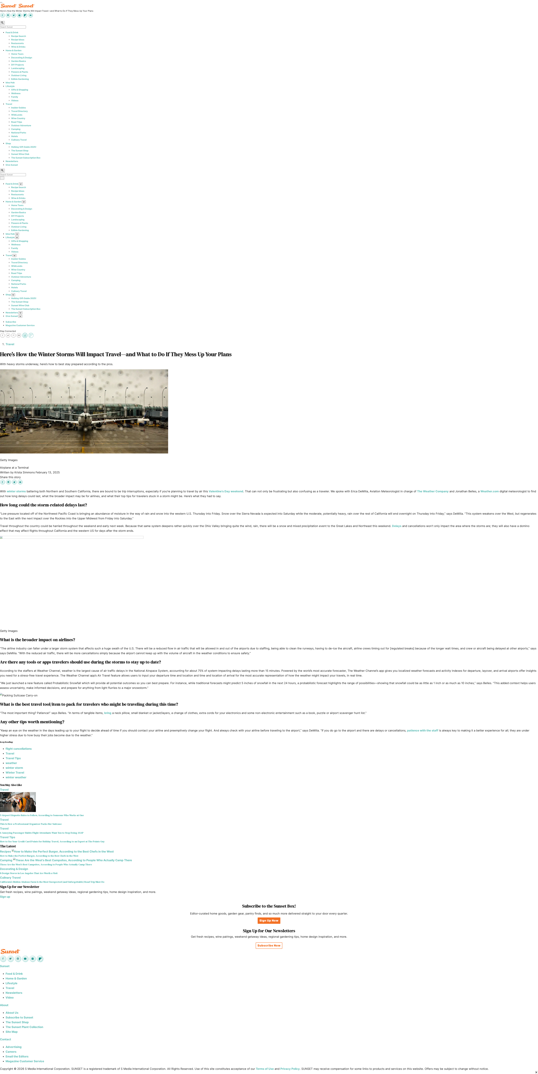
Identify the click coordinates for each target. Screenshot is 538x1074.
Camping (15, 129)
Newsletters (12, 161)
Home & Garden (13, 50)
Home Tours (17, 54)
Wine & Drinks (18, 46)
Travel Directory (19, 111)
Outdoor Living (18, 75)
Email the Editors (17, 1056)
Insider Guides (18, 107)
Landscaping (18, 68)
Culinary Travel (19, 139)
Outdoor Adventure (21, 125)
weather (11, 763)
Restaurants (17, 43)
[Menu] (1, 2)
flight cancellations (19, 748)
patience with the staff (422, 730)
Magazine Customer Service (20, 325)
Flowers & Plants (19, 72)
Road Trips (16, 122)
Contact (5, 1039)
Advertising (14, 1047)
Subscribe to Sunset (19, 1017)
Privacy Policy (290, 1068)
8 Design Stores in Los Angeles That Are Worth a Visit (29, 873)
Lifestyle (10, 86)
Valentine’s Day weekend (226, 491)
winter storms (16, 491)
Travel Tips (13, 758)
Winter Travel (15, 772)
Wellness (15, 93)
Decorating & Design (21, 57)
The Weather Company (433, 491)
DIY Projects (17, 64)
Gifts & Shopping (19, 89)
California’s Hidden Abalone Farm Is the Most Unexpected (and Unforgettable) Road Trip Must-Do (52, 882)
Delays (396, 526)
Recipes (5, 851)
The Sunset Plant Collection (24, 1027)
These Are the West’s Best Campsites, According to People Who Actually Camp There (46, 864)
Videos (14, 100)
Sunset (5, 966)
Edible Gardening (20, 79)
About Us (12, 1012)
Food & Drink (12, 32)
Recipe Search (18, 36)
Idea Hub (10, 82)
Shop (8, 143)
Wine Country (18, 118)
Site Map (12, 1031)
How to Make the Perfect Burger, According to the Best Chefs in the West (39, 855)
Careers (11, 1051)
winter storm (14, 767)
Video (10, 997)
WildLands (16, 114)
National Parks (18, 132)
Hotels (14, 136)
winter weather (16, 777)
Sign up (5, 896)
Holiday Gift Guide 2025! (23, 147)
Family (14, 97)
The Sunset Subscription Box (25, 157)
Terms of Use (265, 1068)
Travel (9, 104)
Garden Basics (18, 61)
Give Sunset (12, 165)
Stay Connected (8, 331)
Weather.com (489, 491)
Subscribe (11, 322)
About (4, 1005)
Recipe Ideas (17, 39)
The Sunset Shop (19, 150)
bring (107, 713)
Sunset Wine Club (20, 154)
